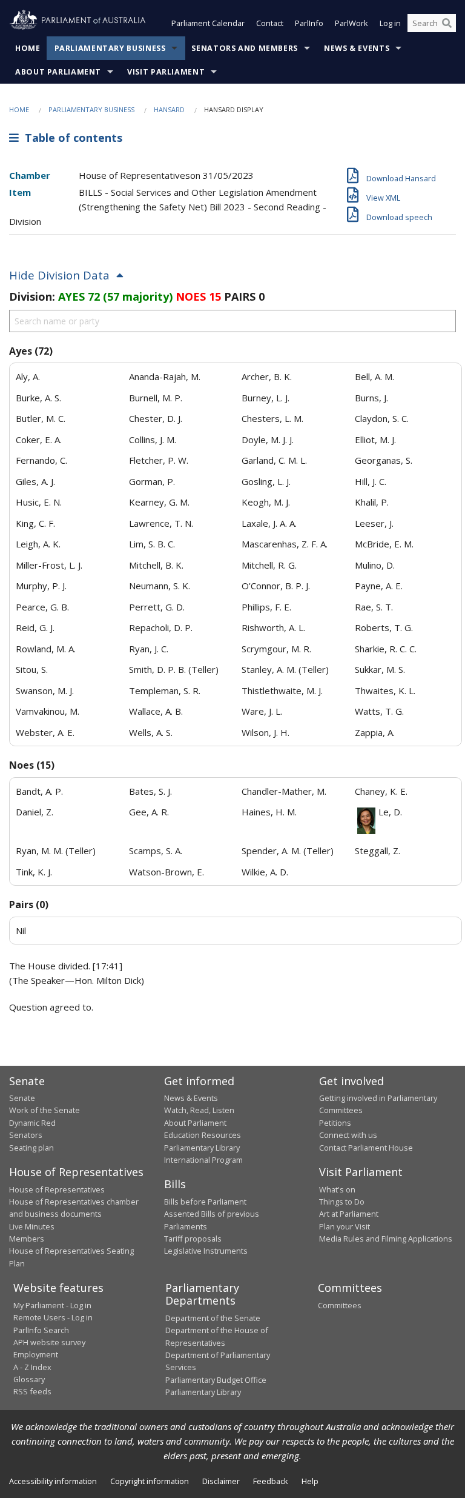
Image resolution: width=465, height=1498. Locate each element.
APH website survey (49, 1342)
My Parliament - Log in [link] (52, 1305)
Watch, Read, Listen (199, 1110)
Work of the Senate (44, 1110)
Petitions (335, 1122)
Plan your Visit (344, 1226)
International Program (203, 1159)
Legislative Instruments (206, 1250)
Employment (35, 1354)
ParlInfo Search (41, 1330)
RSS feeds (32, 1391)
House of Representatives (57, 1189)
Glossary (29, 1379)
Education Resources (202, 1134)
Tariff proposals (193, 1238)
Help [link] (310, 1481)
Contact (269, 23)
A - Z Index (32, 1367)
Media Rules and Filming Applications (385, 1238)
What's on (337, 1189)
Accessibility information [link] (53, 1481)
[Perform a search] (447, 23)
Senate (22, 1097)
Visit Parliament (166, 72)
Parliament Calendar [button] (208, 23)
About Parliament (58, 72)
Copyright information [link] (149, 1481)
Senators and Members (244, 48)
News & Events (356, 48)
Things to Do (341, 1201)
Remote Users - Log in (53, 1317)
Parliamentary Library (202, 1147)
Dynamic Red (32, 1122)
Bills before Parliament (205, 1201)
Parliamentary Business (110, 48)
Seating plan (31, 1147)
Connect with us (348, 1134)
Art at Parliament (348, 1213)
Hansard (169, 109)
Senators (25, 1134)
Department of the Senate (212, 1317)
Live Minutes (31, 1226)
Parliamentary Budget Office (215, 1379)
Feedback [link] (270, 1481)
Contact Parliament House (366, 1147)
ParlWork (351, 23)
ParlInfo (309, 23)
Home (28, 48)
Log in (390, 23)
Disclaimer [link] (221, 1481)
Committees (339, 1305)
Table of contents (70, 137)
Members (26, 1238)
